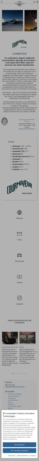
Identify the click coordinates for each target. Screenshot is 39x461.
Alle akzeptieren (19, 445)
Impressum (33, 455)
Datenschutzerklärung (23, 455)
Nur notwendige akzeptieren (19, 450)
